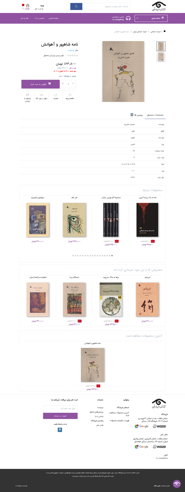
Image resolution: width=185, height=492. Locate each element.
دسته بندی (156, 18)
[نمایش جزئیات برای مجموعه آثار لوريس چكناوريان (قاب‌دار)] (110, 219)
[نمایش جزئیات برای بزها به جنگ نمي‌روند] (110, 299)
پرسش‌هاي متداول (96, 412)
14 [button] (80, 255)
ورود (42, 5)
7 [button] (97, 255)
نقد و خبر (24, 18)
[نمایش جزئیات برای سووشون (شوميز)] (37, 219)
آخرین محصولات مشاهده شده (119, 414)
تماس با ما (39, 18)
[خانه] (165, 31)
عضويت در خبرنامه (60, 416)
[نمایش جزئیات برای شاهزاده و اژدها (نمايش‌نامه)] (37, 299)
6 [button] (99, 255)
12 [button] (85, 255)
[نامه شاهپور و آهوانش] (123, 71)
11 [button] (87, 255)
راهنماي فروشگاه (97, 421)
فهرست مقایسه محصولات (119, 420)
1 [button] (112, 255)
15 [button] (78, 255)
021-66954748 (118, 19)
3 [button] (107, 255)
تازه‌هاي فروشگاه (123, 407)
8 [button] (95, 255)
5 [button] (102, 255)
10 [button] (90, 255)
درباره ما (100, 407)
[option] (123, 71)
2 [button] (109, 255)
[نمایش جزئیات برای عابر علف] (74, 219)
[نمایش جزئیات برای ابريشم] (147, 299)
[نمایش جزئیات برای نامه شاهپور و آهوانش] (92, 365)
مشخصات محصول (155, 115)
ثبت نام (38, 9)
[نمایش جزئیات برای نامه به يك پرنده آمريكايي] (147, 219)
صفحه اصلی (53, 18)
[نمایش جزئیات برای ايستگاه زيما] (74, 299)
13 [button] (82, 255)
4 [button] (104, 255)
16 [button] (75, 255)
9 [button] (92, 255)
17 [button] (73, 255)
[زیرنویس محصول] (160, 46)
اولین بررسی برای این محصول (54, 55)
